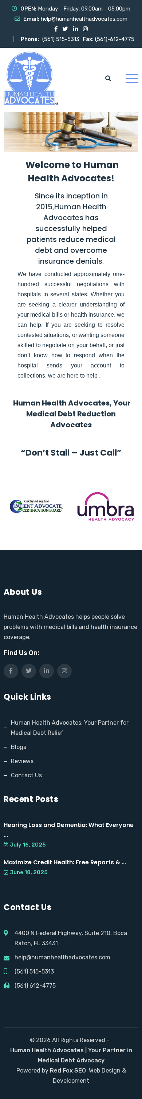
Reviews (22, 761)
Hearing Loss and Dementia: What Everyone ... (69, 830)
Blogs (18, 747)
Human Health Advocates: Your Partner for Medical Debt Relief (70, 727)
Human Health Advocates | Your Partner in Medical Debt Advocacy (71, 1055)
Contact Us (26, 775)
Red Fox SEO (68, 1070)
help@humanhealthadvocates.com (84, 19)
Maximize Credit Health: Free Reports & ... (65, 862)
